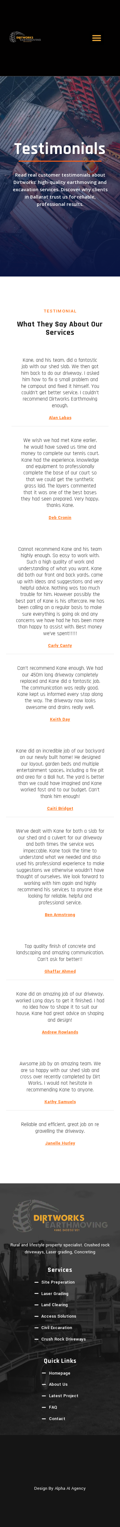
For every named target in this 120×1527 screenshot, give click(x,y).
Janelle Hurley (60, 1143)
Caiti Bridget (60, 808)
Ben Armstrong (60, 914)
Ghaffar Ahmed (60, 971)
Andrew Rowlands (60, 1032)
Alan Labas (60, 417)
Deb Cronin (60, 517)
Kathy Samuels (60, 1101)
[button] (97, 38)
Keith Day (60, 719)
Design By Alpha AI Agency (60, 1488)
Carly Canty (60, 645)
